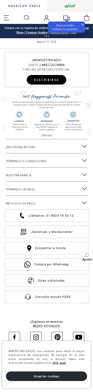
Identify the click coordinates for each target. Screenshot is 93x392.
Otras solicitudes (51, 280)
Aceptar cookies (46, 376)
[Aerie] (69, 6)
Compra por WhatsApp (51, 264)
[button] (87, 258)
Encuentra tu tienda (50, 248)
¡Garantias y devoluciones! (52, 232)
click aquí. (59, 363)
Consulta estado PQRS (53, 297)
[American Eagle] (23, 6)
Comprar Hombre (37, 32)
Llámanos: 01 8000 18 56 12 (51, 215)
